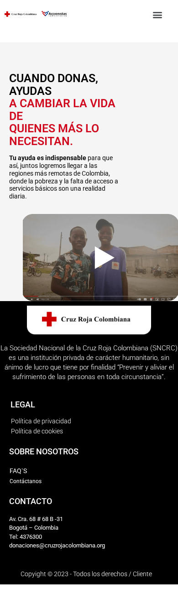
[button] (157, 14)
